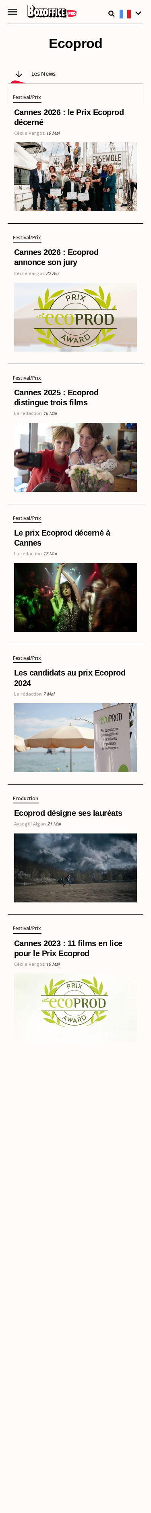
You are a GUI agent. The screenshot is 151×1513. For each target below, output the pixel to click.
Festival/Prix (27, 98)
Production (25, 798)
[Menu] (12, 11)
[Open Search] (111, 13)
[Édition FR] (131, 14)
